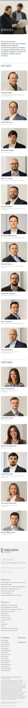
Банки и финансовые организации (9, 607)
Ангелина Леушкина (8, 503)
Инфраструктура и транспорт (8, 611)
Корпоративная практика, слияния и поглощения (12, 180)
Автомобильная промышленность (9, 605)
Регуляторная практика (6, 593)
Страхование (4, 624)
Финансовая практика (6, 124)
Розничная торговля (6, 617)
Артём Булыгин (7, 122)
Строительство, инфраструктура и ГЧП (9, 295)
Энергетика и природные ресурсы (9, 630)
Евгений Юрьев (7, 350)
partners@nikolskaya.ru (13, 563)
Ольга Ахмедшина (8, 388)
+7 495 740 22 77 (7, 559)
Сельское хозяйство (6, 619)
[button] (26, 2)
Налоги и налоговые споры (7, 591)
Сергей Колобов (7, 474)
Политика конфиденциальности (8, 705)
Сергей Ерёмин (7, 206)
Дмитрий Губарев (7, 150)
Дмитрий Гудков (7, 418)
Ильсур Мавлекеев (8, 532)
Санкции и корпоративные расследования (11, 595)
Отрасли (5, 602)
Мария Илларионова (8, 446)
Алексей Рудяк (6, 93)
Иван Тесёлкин (6, 321)
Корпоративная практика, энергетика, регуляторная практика (10, 352)
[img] (14, 224)
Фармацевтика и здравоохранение (9, 628)
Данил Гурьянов (7, 178)
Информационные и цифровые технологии (11, 609)
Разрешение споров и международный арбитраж (12, 237)
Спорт (2, 622)
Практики (5, 579)
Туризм (3, 626)
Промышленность (5, 615)
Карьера (21, 637)
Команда (5, 637)
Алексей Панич (6, 264)
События (22, 642)
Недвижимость (4, 613)
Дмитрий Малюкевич (9, 235)
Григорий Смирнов (8, 293)
